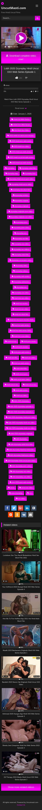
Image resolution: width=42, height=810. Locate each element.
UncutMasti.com (13, 8)
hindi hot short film (21, 314)
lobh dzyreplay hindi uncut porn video (21, 460)
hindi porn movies (21, 347)
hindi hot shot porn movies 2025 (21, 320)
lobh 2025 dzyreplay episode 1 (21, 406)
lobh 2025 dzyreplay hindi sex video (21, 422)
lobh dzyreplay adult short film (21, 444)
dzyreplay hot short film (21, 190)
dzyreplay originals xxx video (21, 217)
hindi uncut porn (21, 374)
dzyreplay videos (21, 271)
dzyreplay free (30, 173)
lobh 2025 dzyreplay (21, 401)
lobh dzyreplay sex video (21, 471)
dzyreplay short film (21, 255)
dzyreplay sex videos (21, 249)
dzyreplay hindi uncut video (21, 184)
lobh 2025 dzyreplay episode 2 (21, 412)
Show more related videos (21, 787)
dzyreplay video (21, 265)
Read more (20, 108)
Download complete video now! (22, 58)
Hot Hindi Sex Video (21, 130)
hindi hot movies (22, 303)
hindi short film (21, 368)
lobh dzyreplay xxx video (21, 477)
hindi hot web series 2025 (21, 330)
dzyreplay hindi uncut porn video (21, 179)
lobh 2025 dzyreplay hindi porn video (21, 417)
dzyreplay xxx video (21, 293)
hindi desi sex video (21, 298)
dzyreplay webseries (21, 282)
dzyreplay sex (21, 233)
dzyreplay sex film (21, 238)
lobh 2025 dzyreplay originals (21, 433)
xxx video (21, 498)
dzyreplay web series (21, 276)
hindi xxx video (21, 395)
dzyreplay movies (21, 195)
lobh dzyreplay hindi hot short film (21, 450)
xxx (30, 493)
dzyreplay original (21, 200)
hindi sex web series (21, 363)
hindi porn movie (29, 341)
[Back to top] (34, 803)
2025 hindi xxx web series (21, 163)
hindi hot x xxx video (21, 336)
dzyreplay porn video (21, 227)
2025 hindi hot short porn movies (21, 135)
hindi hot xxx (11, 341)
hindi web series (21, 390)
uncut (12, 488)
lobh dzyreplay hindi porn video (21, 455)
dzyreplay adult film (28, 168)
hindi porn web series (21, 352)
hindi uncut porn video (21, 379)
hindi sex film (12, 358)
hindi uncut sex (12, 385)
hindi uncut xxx (30, 385)
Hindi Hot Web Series (22, 119)
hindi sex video (29, 358)
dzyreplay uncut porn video (22, 260)
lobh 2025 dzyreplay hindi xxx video (21, 428)
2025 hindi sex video (21, 146)
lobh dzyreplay (21, 439)
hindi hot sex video (21, 309)
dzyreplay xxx (21, 287)
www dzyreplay (16, 493)
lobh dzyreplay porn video (21, 466)
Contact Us (21, 805)
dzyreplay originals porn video (21, 211)
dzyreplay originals (21, 206)
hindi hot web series (21, 325)
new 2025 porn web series (21, 482)
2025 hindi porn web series (22, 141)
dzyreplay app (12, 173)
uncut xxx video (27, 488)
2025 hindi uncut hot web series (21, 157)
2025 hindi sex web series (21, 152)
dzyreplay (10, 168)
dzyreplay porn (21, 222)
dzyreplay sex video (21, 244)
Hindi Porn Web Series (21, 125)
